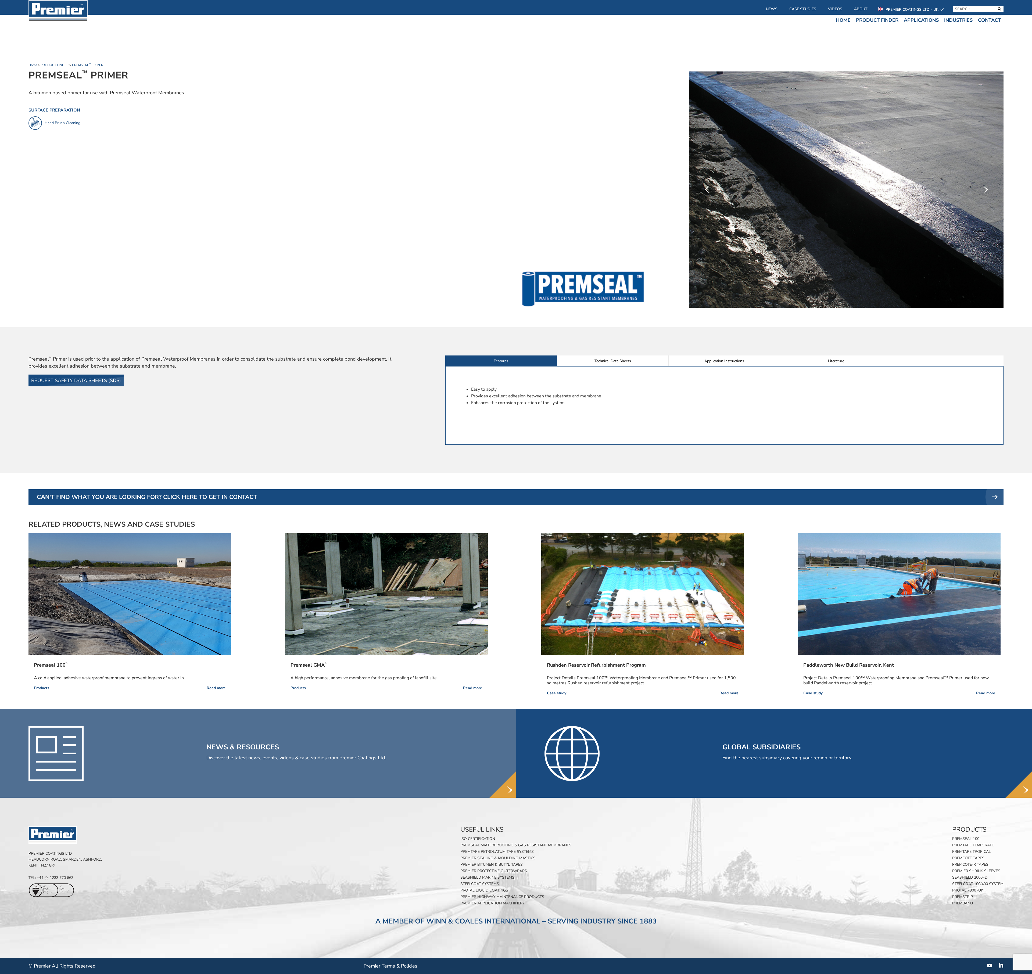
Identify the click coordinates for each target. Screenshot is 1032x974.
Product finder (877, 20)
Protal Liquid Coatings (484, 890)
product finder (55, 65)
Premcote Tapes (968, 858)
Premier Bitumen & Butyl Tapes (491, 864)
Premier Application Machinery (492, 903)
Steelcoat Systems (479, 883)
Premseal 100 (965, 838)
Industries (958, 20)
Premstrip (962, 896)
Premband (962, 903)
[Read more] (129, 594)
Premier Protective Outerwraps (493, 871)
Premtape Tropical (971, 851)
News (771, 9)
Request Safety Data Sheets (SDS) (76, 380)
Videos (835, 9)
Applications (921, 20)
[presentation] (707, 189)
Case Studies (802, 9)
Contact (989, 20)
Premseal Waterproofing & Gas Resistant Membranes (515, 845)
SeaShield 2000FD (969, 877)
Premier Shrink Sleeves (976, 871)
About (861, 9)
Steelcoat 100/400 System (978, 883)
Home (843, 20)
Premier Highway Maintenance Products (502, 896)
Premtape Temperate (973, 845)
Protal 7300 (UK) (968, 890)
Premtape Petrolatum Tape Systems (497, 851)
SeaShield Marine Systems (487, 877)
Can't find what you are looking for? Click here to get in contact (147, 497)
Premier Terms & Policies (390, 966)
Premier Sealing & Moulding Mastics (498, 858)
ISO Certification (477, 838)
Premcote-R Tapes (970, 864)
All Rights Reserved (74, 966)
